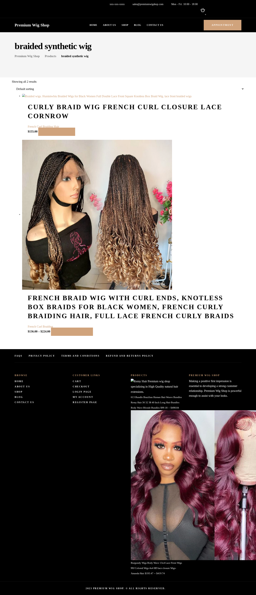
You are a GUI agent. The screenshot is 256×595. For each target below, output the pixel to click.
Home (93, 25)
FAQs (18, 356)
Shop (125, 25)
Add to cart (56, 131)
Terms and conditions (80, 356)
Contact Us (155, 25)
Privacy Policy (42, 356)
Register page (85, 402)
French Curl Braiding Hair (43, 126)
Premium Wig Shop (32, 25)
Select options (72, 331)
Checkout (81, 386)
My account (83, 397)
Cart (77, 381)
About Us (109, 25)
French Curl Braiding (40, 326)
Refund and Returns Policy (130, 356)
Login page (82, 392)
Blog (137, 25)
